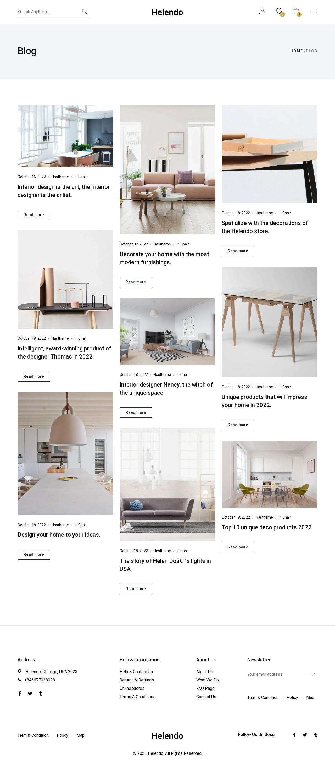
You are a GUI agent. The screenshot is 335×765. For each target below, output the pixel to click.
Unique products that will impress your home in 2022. (264, 401)
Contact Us (206, 696)
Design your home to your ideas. (59, 534)
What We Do (207, 680)
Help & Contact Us (136, 671)
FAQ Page (205, 688)
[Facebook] (30, 694)
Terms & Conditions (137, 696)
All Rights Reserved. (183, 753)
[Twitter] (20, 694)
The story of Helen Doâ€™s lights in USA (165, 565)
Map (310, 697)
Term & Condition (262, 697)
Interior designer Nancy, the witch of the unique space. (166, 388)
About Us (204, 671)
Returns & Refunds (137, 680)
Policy (292, 697)
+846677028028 (39, 680)
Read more (34, 214)
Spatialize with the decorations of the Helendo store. (265, 227)
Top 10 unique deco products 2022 (267, 527)
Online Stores (132, 688)
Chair (82, 177)
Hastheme (60, 177)
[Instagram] (40, 694)
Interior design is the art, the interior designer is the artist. (64, 191)
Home (297, 51)
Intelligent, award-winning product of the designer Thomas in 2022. (64, 352)
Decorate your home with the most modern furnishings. (164, 258)
